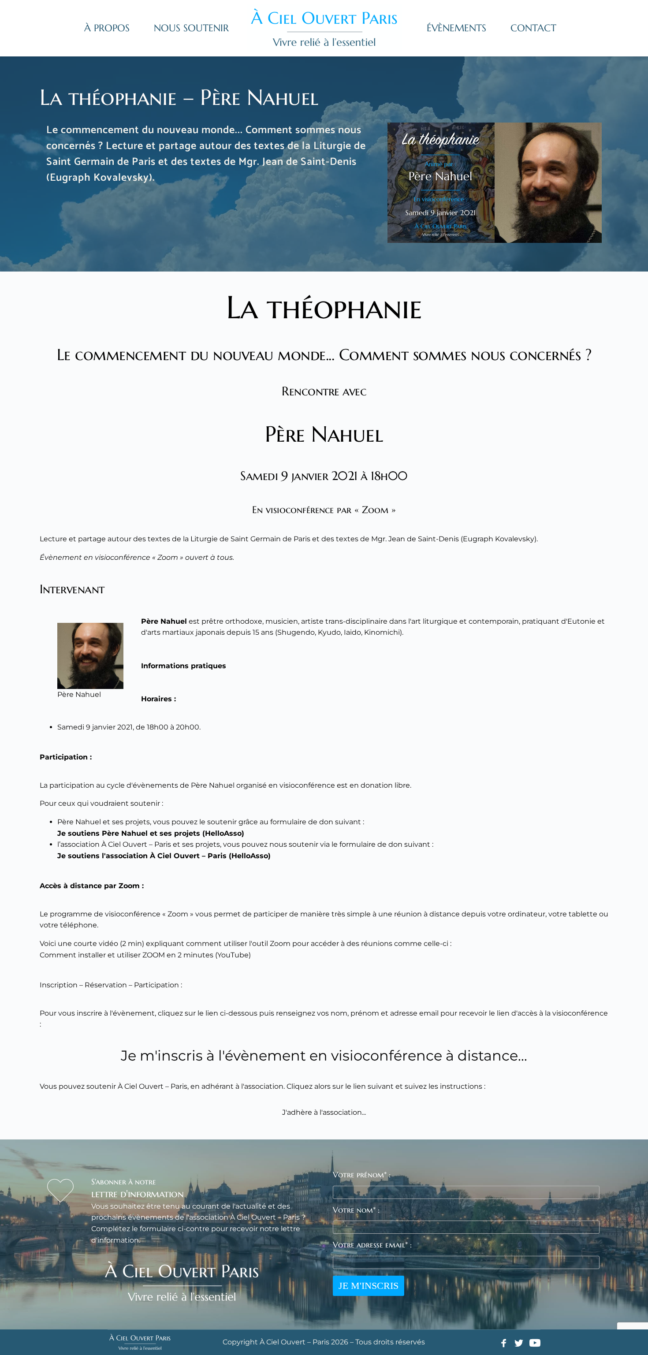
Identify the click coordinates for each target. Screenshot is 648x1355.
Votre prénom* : (362, 1174)
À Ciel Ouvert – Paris (136, 844)
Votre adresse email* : (372, 1245)
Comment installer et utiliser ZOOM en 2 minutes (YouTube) (145, 955)
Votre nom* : (356, 1210)
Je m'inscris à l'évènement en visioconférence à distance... (324, 1055)
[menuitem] (107, 28)
